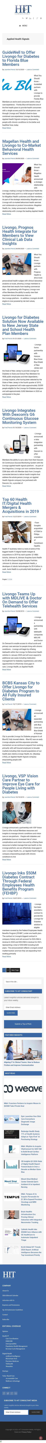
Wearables (9, 1366)
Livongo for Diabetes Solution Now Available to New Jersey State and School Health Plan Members (22, 325)
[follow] (27, 19)
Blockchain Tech (11, 1358)
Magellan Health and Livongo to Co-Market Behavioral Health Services (21, 147)
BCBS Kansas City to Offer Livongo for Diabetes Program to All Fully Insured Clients (21, 691)
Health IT (5, 1336)
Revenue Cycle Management (15, 1349)
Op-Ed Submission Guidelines (12, 1310)
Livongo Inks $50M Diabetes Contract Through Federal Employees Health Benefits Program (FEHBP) (19, 883)
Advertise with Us (8, 1300)
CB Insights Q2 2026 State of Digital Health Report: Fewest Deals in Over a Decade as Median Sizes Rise (31, 1166)
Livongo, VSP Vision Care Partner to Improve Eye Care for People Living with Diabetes (21, 784)
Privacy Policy (26, 1432)
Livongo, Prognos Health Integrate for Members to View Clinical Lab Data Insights (19, 235)
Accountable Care (12, 1378)
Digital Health (7, 1353)
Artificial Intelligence (13, 1356)
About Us (5, 1291)
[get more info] (42, 19)
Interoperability (11, 1344)
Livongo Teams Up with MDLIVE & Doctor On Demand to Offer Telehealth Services (22, 600)
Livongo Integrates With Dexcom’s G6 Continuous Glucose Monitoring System (20, 416)
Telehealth (9, 1364)
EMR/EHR (9, 1341)
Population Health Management (16, 1346)
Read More (6, 128)
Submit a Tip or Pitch (23, 1024)
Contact (5, 1314)
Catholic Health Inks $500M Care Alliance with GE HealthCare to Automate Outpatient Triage (31, 1234)
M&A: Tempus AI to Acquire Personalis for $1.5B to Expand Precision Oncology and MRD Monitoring (31, 1199)
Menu (24, 26)
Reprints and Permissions (11, 1305)
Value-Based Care (8, 1376)
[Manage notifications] (41, 1438)
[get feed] (24, 19)
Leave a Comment (33, 69)
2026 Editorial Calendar (10, 1295)
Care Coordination (12, 1338)
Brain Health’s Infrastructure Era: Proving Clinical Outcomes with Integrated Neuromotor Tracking (31, 1217)
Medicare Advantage (13, 1381)
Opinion (5, 1331)
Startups (5, 1371)
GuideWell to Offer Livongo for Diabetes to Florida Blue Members (20, 58)
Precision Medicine (12, 1361)
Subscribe (5, 1319)
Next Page (15, 970)
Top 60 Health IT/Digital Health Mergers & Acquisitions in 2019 (20, 505)
